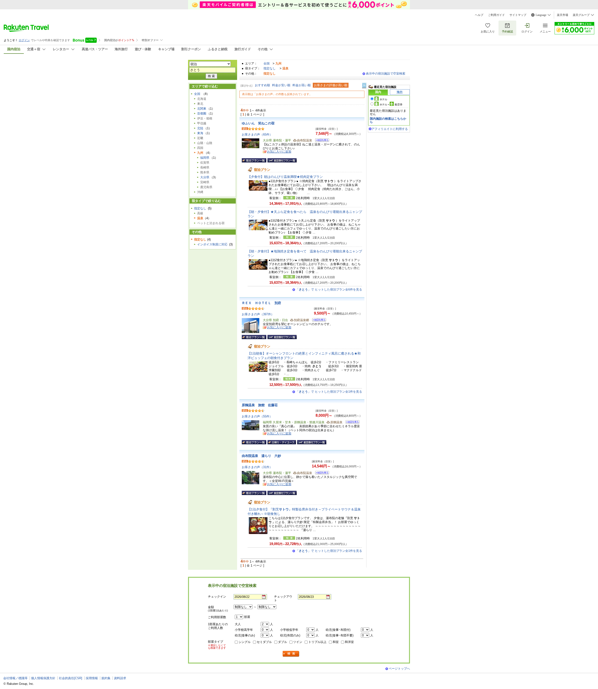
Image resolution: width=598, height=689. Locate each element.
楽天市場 (562, 15)
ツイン (297, 642)
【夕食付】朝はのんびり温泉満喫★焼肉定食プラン (285, 177)
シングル (244, 642)
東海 (200, 133)
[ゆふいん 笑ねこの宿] (320, 141)
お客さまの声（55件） (257, 416)
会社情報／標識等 (15, 678)
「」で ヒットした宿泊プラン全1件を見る (329, 391)
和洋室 (349, 642)
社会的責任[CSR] (70, 678)
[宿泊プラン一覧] (254, 160)
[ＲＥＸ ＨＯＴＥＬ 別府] (317, 320)
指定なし (269, 68)
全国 (266, 63)
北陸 (200, 128)
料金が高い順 (301, 85)
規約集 (105, 678)
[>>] (364, 85)
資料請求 (120, 678)
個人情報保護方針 (43, 678)
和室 (336, 642)
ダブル (282, 642)
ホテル (383, 99)
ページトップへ (399, 668)
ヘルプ (479, 15)
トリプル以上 (317, 642)
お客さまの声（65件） (257, 134)
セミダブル (264, 642)
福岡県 (204, 157)
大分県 (204, 177)
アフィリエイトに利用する (389, 129)
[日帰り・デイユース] (281, 442)
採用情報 (92, 678)
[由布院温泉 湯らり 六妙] (320, 473)
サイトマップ (517, 15)
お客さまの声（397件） (258, 314)
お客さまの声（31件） (257, 467)
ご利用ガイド (496, 15)
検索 (291, 654)
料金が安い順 (281, 85)
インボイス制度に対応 (212, 244)
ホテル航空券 (391, 104)
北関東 (201, 108)
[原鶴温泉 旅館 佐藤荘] (351, 422)
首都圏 (201, 113)
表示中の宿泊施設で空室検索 (385, 73)
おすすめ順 (262, 85)
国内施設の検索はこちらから (388, 120)
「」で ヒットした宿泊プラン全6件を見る (329, 289)
